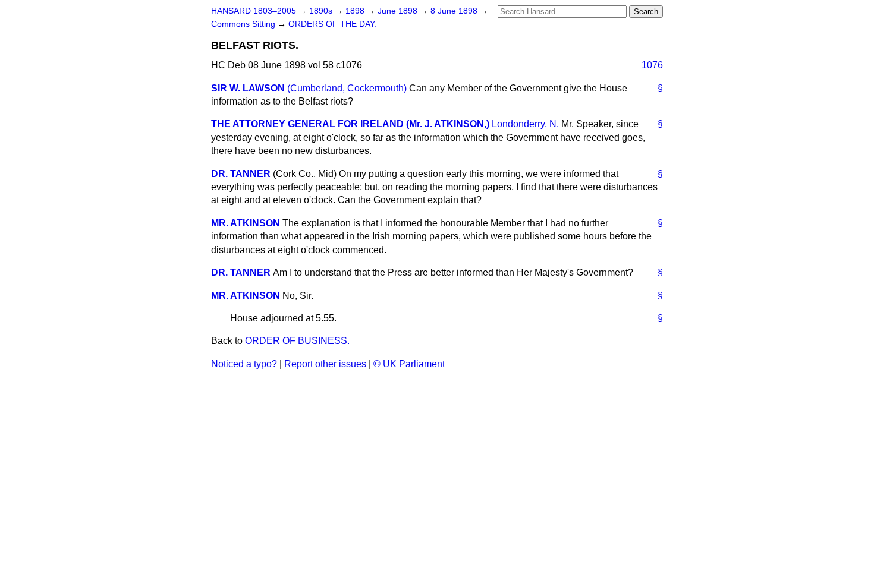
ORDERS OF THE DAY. (332, 24)
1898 (356, 11)
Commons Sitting (244, 24)
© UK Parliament (409, 364)
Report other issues (325, 364)
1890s (322, 11)
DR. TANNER (241, 174)
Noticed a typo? (244, 364)
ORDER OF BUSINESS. (297, 341)
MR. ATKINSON (245, 223)
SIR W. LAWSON (248, 88)
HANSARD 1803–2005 (253, 11)
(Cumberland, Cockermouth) (347, 88)
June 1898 (399, 11)
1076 (652, 65)
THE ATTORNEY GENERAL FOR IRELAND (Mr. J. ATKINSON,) (350, 124)
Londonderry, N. (525, 124)
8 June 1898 (455, 11)
